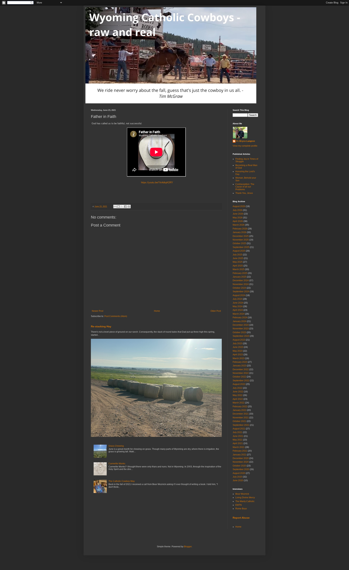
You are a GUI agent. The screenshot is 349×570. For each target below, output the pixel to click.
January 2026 (239, 232)
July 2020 (237, 477)
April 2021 (238, 443)
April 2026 (238, 221)
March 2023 (238, 358)
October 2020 (239, 465)
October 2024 (239, 288)
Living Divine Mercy (245, 497)
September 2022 (241, 380)
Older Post (215, 311)
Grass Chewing (116, 446)
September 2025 (241, 247)
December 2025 (241, 236)
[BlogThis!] (118, 206)
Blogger (188, 546)
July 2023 (237, 343)
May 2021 (237, 439)
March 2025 (238, 269)
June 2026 (238, 214)
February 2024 (240, 317)
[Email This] (115, 206)
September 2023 (241, 336)
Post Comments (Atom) (115, 316)
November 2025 (241, 239)
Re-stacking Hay (101, 326)
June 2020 (238, 480)
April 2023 (238, 354)
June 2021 (238, 436)
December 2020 (241, 458)
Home (157, 311)
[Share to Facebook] (125, 206)
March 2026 (238, 225)
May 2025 (237, 262)
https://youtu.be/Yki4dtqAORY (156, 182)
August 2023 (239, 340)
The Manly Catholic (244, 501)
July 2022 (237, 388)
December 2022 (241, 369)
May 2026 (237, 217)
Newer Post (97, 311)
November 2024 (241, 284)
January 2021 (239, 454)
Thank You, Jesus (244, 193)
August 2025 (239, 251)
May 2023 (237, 351)
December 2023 (241, 325)
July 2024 (237, 299)
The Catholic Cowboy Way (122, 481)
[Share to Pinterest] (129, 206)
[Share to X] (122, 206)
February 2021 (240, 451)
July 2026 (237, 210)
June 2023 (238, 347)
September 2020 (241, 469)
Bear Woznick (242, 494)
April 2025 (238, 265)
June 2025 (238, 258)
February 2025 (240, 273)
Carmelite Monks (117, 463)
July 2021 (237, 432)
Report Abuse (241, 517)
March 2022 (238, 402)
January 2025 (239, 277)
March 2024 (238, 314)
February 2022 (240, 406)
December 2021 (241, 414)
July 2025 (237, 254)
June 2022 (238, 391)
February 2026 (240, 228)
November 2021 (241, 417)
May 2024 (237, 306)
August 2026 (239, 206)
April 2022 (238, 399)
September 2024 (241, 291)
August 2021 (239, 428)
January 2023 (239, 365)
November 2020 (241, 462)
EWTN (238, 505)
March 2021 (238, 447)
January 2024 (239, 321)
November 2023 (241, 328)
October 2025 (239, 243)
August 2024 (239, 295)
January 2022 (239, 410)
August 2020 (239, 473)
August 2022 (239, 384)
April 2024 (238, 310)
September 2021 (241, 425)
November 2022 (241, 373)
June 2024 (238, 303)
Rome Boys (241, 508)
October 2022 (239, 376)
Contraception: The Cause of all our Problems (244, 187)
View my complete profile (245, 146)
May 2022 (237, 395)
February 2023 (240, 362)
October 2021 (239, 421)
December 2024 (241, 280)
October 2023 (239, 332)
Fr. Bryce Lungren (245, 141)
